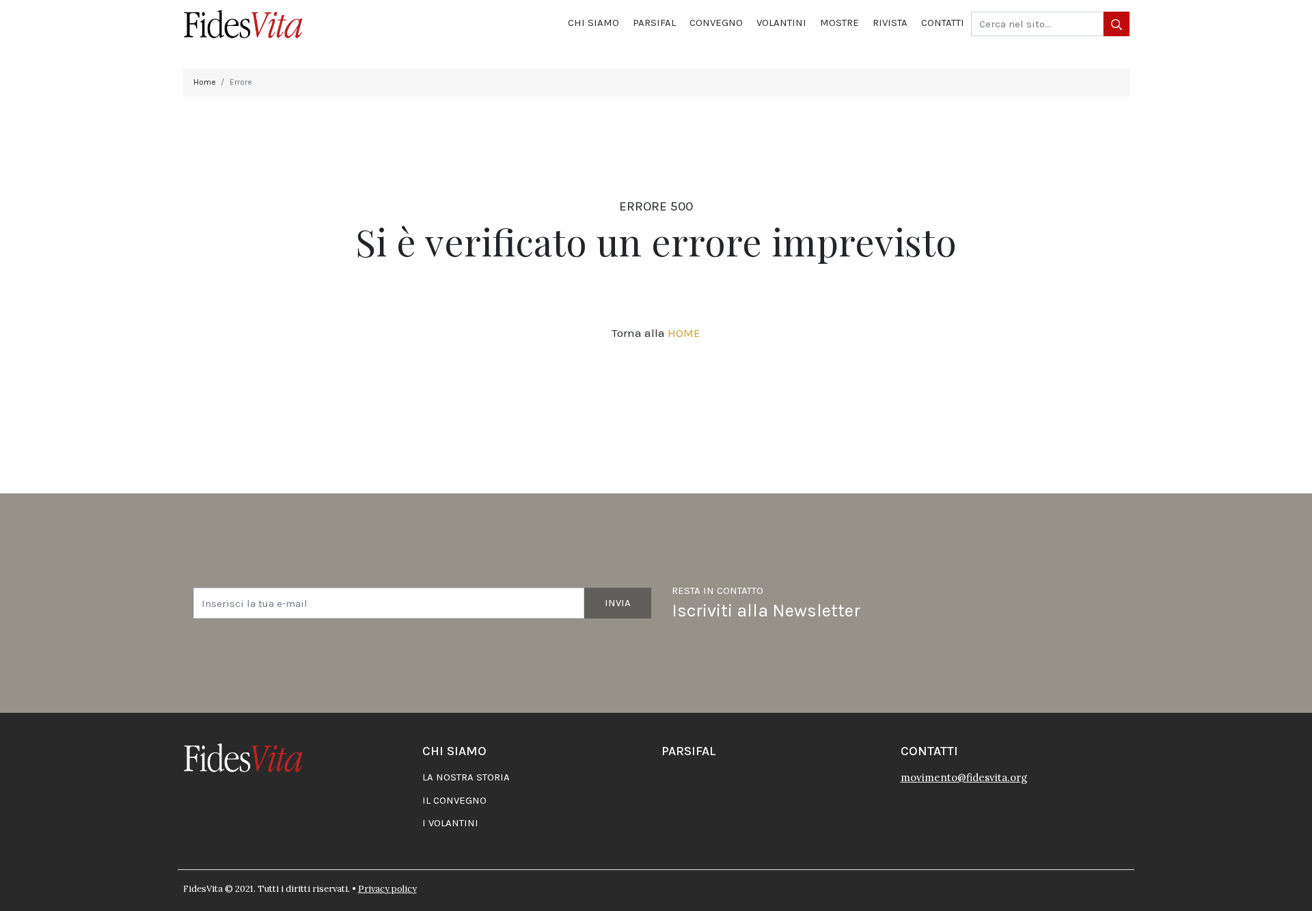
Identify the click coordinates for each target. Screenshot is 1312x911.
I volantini (450, 823)
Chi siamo (593, 22)
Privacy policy (387, 889)
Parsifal (654, 22)
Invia (618, 603)
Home (204, 82)
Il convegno (454, 800)
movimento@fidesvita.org (964, 777)
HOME (684, 333)
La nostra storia (466, 777)
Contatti (942, 22)
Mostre (839, 22)
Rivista (890, 22)
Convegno (716, 22)
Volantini (781, 22)
